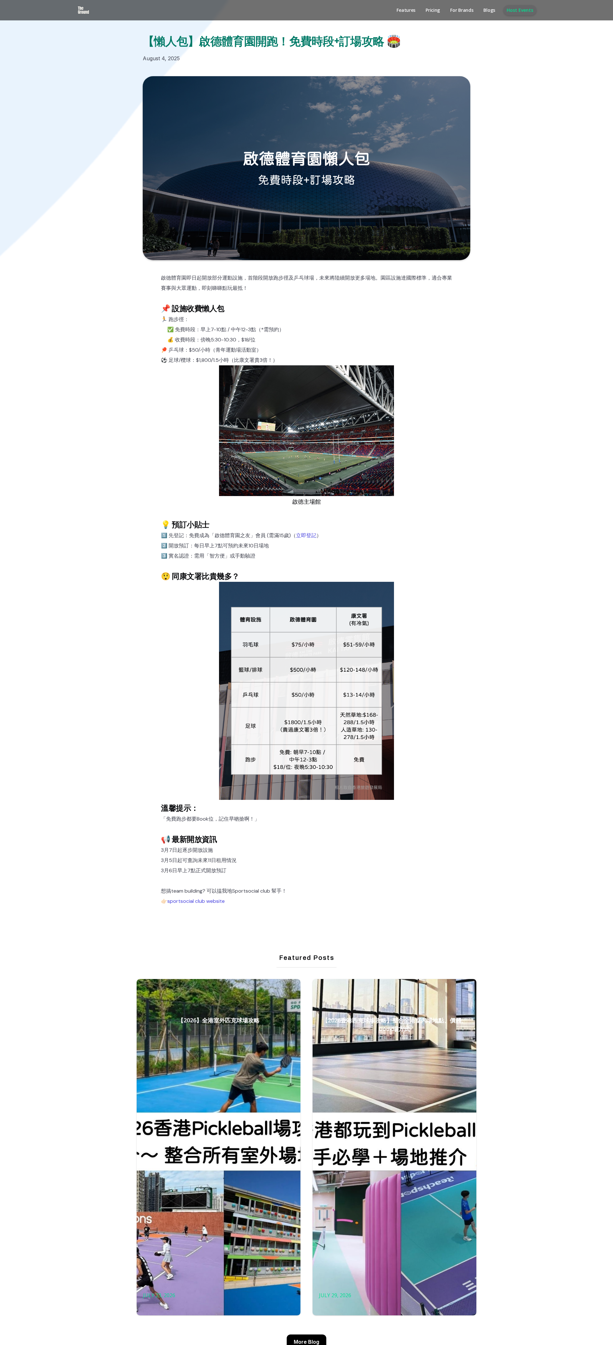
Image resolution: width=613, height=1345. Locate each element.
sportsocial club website (196, 901)
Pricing (433, 10)
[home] (84, 10)
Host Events (520, 10)
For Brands (461, 10)
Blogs (489, 10)
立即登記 (306, 535)
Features (406, 10)
